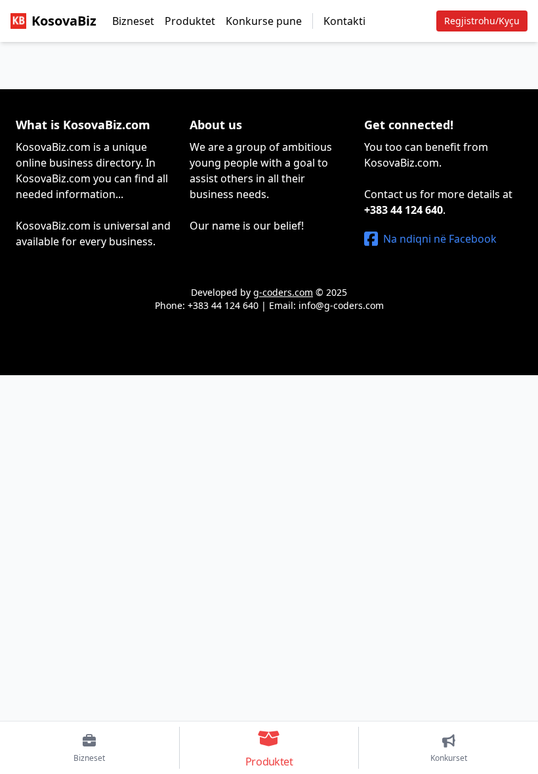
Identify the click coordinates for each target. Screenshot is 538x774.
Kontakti (344, 21)
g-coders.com (283, 292)
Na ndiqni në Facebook (440, 239)
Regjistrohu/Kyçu (482, 20)
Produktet (190, 21)
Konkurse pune (264, 21)
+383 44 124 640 (403, 210)
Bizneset (133, 21)
